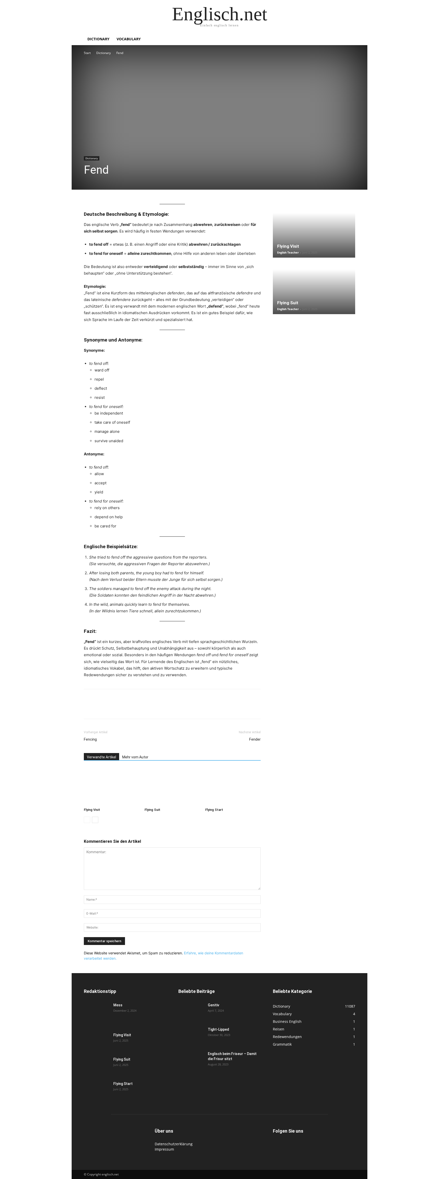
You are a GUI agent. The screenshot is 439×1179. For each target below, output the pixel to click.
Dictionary (98, 39)
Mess (117, 1005)
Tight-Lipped (218, 1029)
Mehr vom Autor (135, 757)
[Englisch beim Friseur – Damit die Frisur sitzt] (191, 1060)
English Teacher (288, 252)
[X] (101, 708)
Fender (255, 739)
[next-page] (95, 820)
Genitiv (213, 1005)
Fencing (90, 739)
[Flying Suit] (172, 786)
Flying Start (214, 810)
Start (87, 53)
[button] (349, 39)
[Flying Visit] (111, 786)
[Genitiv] (191, 1011)
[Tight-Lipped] (191, 1036)
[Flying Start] (233, 786)
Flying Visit (92, 810)
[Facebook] (89, 708)
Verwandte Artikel (101, 757)
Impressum (164, 1149)
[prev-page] (87, 820)
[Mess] (96, 1011)
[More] (171, 708)
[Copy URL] (159, 708)
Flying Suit (152, 810)
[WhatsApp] (112, 708)
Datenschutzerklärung (174, 1143)
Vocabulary (129, 39)
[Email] (136, 708)
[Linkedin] (124, 708)
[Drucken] (147, 708)
